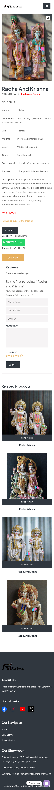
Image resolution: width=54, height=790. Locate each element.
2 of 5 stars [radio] (10, 355)
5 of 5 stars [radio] (21, 355)
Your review (12, 325)
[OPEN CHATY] (46, 783)
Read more (27, 438)
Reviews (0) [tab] (13, 258)
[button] (48, 18)
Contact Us (7, 734)
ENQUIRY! (10, 230)
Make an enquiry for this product (17, 220)
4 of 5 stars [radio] (17, 355)
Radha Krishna (20, 235)
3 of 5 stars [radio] (14, 355)
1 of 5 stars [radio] (7, 355)
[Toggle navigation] (46, 6)
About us (6, 729)
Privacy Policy (8, 740)
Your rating (11, 352)
